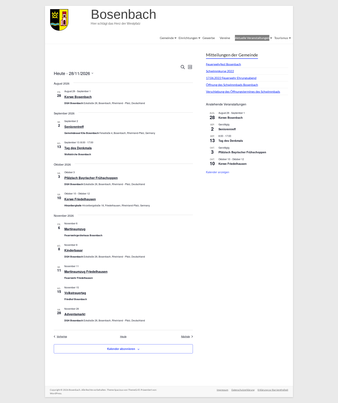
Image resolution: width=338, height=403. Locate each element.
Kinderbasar (73, 250)
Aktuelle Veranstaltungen (252, 38)
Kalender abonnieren (121, 349)
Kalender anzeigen (217, 172)
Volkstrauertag (75, 293)
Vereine (225, 38)
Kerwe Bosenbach (78, 97)
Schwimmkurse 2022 (220, 71)
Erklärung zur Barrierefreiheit (273, 389)
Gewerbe (208, 38)
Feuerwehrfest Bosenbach (223, 64)
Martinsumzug (74, 229)
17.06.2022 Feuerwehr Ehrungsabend (231, 78)
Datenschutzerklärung (242, 389)
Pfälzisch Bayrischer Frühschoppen (91, 178)
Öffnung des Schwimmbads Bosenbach (232, 84)
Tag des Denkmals (78, 148)
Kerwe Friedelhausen (80, 199)
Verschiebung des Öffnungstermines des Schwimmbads (243, 91)
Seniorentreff (74, 126)
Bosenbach (123, 14)
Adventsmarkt (74, 314)
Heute (123, 336)
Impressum (222, 389)
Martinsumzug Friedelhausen (86, 271)
